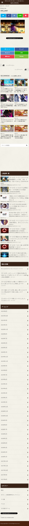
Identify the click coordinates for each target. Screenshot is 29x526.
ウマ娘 (3, 499)
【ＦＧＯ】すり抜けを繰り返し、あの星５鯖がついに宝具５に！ (18, 254)
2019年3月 (4, 393)
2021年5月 (4, 325)
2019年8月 (4, 370)
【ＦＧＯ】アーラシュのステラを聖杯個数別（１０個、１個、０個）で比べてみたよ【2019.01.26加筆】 (14, 180)
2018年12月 (4, 406)
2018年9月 (4, 420)
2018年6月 (4, 434)
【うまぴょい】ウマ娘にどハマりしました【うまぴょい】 (13, 299)
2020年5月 (4, 343)
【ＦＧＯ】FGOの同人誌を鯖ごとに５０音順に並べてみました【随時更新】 (18, 206)
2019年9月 (4, 365)
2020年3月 (4, 347)
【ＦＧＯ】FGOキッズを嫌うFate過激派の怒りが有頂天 (17, 230)
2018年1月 (4, 456)
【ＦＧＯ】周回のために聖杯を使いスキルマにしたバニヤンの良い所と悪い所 (18, 238)
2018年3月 (4, 447)
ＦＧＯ (19, 185)
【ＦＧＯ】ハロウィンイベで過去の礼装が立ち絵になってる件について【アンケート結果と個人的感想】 (14, 275)
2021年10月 (4, 315)
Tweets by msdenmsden (7, 517)
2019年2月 (4, 397)
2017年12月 (4, 461)
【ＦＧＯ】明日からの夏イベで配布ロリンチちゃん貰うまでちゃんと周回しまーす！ (14, 283)
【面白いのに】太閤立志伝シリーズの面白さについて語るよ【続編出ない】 (18, 198)
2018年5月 (4, 438)
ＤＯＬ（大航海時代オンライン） (10, 494)
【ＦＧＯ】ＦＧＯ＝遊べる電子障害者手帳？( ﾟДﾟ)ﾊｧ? (18, 246)
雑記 (2, 490)
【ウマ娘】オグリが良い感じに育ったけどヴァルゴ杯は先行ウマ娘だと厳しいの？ (14, 292)
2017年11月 (4, 465)
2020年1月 (4, 352)
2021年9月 (4, 320)
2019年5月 (4, 384)
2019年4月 (4, 388)
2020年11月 (4, 329)
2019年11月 (4, 361)
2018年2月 (4, 452)
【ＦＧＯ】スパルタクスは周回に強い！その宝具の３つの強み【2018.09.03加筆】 (18, 189)
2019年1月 (4, 402)
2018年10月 (4, 415)
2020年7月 (4, 338)
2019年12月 (4, 356)
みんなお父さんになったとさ (12, 268)
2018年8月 (4, 425)
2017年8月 (4, 479)
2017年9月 (4, 475)
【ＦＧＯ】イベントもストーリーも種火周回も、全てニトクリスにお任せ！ (18, 222)
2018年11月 (4, 411)
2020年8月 (4, 334)
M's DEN (9, 523)
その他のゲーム (21, 201)
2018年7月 (4, 429)
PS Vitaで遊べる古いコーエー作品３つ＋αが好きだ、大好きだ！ (18, 213)
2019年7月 (4, 375)
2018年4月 (4, 443)
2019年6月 (4, 379)
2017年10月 (4, 470)
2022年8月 (4, 311)
